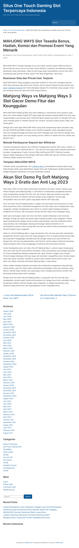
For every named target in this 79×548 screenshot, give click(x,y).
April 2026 (7, 322)
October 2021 (8, 420)
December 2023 (9, 388)
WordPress (28, 542)
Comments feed (9, 487)
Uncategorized (9, 468)
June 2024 (7, 372)
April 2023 (7, 409)
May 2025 (7, 343)
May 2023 (7, 406)
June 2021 (7, 428)
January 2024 (8, 385)
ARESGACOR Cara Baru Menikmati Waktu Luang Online (24, 512)
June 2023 (7, 404)
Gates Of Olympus (10, 444)
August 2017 (8, 433)
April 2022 (7, 417)
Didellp (8, 55)
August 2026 (8, 311)
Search (73, 22)
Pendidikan (7, 449)
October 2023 (8, 393)
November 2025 (9, 335)
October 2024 (8, 361)
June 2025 (7, 340)
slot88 (5, 463)
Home (5, 30)
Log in (5, 482)
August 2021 (8, 425)
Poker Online (8, 452)
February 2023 (9, 414)
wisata (5, 470)
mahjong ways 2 (38, 166)
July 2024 (7, 369)
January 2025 (8, 353)
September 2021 (9, 422)
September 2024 (9, 364)
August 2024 (8, 367)
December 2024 (9, 356)
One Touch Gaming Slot (17, 30)
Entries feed (8, 484)
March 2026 (8, 324)
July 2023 (7, 401)
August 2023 (8, 398)
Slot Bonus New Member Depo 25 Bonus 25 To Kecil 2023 (58, 296)
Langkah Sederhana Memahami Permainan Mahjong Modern (26, 515)
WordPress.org (9, 490)
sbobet (6, 455)
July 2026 (7, 314)
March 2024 (8, 380)
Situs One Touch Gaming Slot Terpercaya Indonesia (32, 8)
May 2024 (7, 375)
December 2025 (9, 332)
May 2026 (7, 319)
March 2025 (8, 348)
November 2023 (9, 391)
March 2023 (8, 412)
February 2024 (9, 383)
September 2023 (9, 396)
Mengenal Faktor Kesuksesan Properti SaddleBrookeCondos (26, 518)
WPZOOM (59, 542)
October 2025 (8, 338)
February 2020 (9, 430)
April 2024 (7, 377)
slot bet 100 (7, 457)
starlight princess (10, 465)
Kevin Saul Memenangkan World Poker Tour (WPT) (18, 296)
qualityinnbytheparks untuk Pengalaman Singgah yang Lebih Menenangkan (32, 507)
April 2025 (7, 346)
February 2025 (9, 351)
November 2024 (9, 359)
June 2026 (7, 316)
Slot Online (7, 460)
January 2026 (8, 330)
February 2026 (9, 327)
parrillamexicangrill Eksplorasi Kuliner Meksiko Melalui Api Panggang (29, 510)
